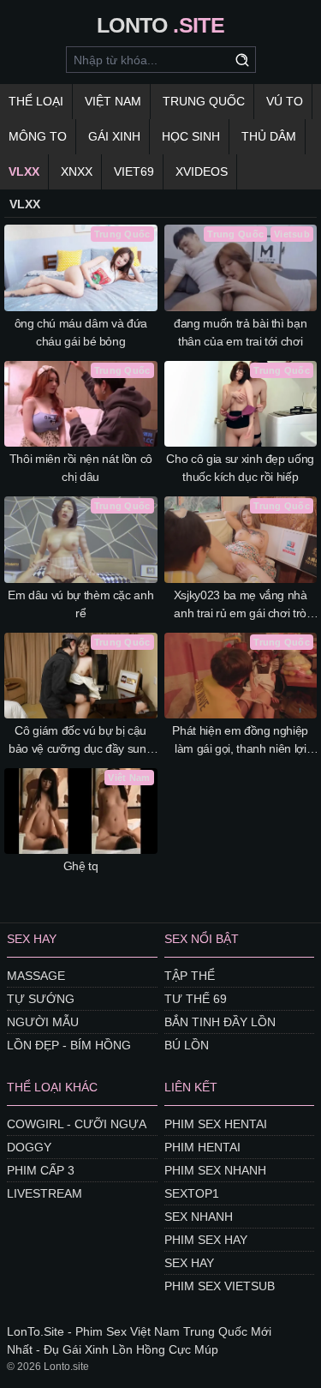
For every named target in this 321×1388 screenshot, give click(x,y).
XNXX (76, 171)
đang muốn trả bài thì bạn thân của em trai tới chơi (240, 332)
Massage (36, 975)
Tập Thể (189, 975)
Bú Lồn (186, 1045)
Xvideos (201, 171)
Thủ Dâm (268, 136)
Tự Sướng (40, 999)
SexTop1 (191, 1193)
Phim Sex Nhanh (215, 1170)
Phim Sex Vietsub (219, 1286)
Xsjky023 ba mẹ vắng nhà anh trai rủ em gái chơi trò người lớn (240, 605)
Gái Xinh (114, 136)
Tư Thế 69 (195, 999)
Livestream (44, 1193)
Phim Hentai (202, 1147)
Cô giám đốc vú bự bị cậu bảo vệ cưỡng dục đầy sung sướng (80, 741)
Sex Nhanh (198, 1216)
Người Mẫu (43, 1022)
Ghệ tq (80, 866)
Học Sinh (191, 136)
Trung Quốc (204, 101)
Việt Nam (113, 101)
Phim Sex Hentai (215, 1124)
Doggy (29, 1147)
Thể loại (36, 101)
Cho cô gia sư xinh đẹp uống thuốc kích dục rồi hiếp (240, 468)
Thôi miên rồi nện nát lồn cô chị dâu (80, 468)
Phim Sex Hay (205, 1240)
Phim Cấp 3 (40, 1170)
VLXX (24, 171)
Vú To (284, 101)
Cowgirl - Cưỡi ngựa (76, 1124)
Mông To (38, 136)
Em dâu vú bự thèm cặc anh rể (80, 604)
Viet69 (134, 171)
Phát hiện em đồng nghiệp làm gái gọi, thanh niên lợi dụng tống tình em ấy (240, 741)
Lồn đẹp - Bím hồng (69, 1045)
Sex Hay (189, 1263)
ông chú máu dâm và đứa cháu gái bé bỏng (81, 332)
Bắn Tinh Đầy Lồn (220, 1022)
